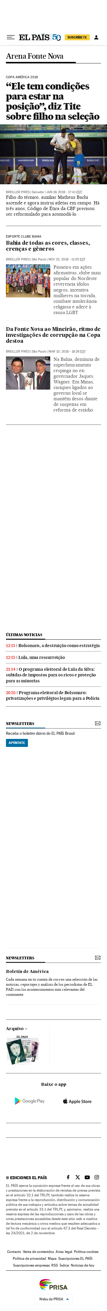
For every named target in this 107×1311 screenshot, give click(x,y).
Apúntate (17, 743)
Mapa (52, 1258)
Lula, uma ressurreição (41, 657)
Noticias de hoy (82, 1265)
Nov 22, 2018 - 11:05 (66, 259)
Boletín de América (27, 972)
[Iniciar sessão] (96, 37)
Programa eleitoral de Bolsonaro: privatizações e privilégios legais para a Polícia (53, 695)
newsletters (20, 723)
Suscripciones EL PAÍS (75, 1258)
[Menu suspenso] (10, 37)
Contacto (14, 1252)
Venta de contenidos (38, 1252)
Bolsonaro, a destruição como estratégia (59, 645)
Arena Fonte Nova (34, 56)
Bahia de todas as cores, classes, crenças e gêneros (48, 246)
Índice (64, 1265)
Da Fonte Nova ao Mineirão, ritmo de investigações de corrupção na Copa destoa (53, 335)
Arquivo (15, 1029)
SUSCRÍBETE (77, 37)
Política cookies (86, 1252)
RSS (54, 1265)
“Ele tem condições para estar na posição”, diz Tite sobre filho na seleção (52, 101)
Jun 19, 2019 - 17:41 (64, 192)
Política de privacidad (29, 1258)
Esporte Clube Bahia (23, 236)
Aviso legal (64, 1252)
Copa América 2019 (22, 77)
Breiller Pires (18, 192)
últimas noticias (24, 635)
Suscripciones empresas (31, 1265)
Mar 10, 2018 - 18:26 (67, 351)
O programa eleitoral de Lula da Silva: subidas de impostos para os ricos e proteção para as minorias (51, 675)
